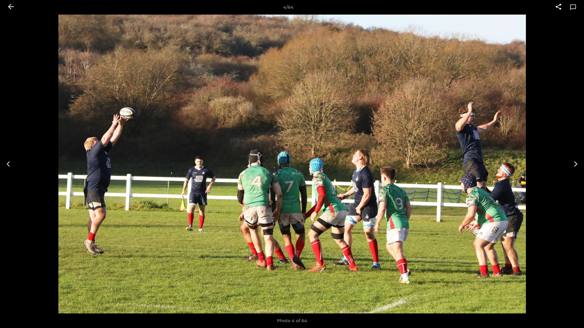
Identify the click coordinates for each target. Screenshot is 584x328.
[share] (558, 7)
